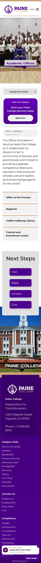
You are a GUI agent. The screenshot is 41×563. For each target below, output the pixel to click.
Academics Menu (19, 91)
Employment (9, 502)
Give (14, 304)
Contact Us (7, 498)
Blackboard (8, 454)
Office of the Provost (18, 197)
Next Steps (31, 558)
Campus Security (11, 458)
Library (5, 474)
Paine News (8, 506)
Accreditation (9, 531)
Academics (17, 131)
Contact (16, 293)
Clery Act (6, 535)
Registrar (11, 209)
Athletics (6, 450)
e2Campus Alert (10, 462)
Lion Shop (7, 478)
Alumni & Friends (11, 446)
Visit (14, 271)
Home (7, 131)
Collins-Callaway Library (20, 220)
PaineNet (6, 482)
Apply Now (20, 118)
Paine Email (8, 486)
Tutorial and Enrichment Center (17, 234)
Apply (15, 282)
